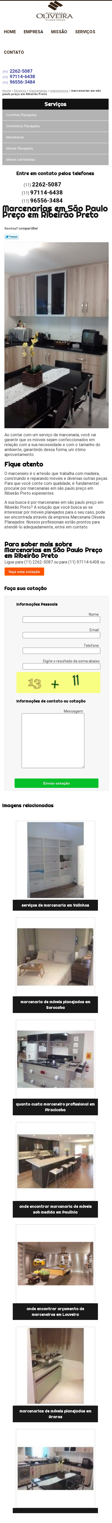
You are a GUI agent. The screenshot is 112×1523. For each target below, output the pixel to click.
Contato (14, 52)
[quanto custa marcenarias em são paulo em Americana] (55, 1468)
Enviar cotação (56, 783)
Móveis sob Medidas (20, 160)
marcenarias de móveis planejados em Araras (55, 1414)
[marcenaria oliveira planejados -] (56, 11)
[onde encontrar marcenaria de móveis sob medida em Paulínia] (55, 1161)
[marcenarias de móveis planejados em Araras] (55, 1366)
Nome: (94, 614)
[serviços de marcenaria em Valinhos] (55, 860)
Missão (59, 31)
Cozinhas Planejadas (21, 115)
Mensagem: (74, 711)
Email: (95, 630)
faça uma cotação (24, 571)
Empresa (33, 31)
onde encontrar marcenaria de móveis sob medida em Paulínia (55, 1209)
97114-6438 (22, 76)
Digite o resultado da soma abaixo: (71, 661)
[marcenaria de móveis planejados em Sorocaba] (55, 956)
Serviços (85, 31)
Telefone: (92, 645)
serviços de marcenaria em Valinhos (55, 905)
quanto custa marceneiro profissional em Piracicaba (55, 1107)
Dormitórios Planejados (23, 126)
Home (10, 31)
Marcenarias (15, 137)
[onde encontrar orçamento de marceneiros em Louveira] (55, 1263)
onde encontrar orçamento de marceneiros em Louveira (55, 1311)
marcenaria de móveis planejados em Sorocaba (55, 1004)
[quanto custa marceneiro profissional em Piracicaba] (55, 1059)
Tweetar (11, 236)
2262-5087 (21, 71)
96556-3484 (22, 82)
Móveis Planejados (19, 148)
